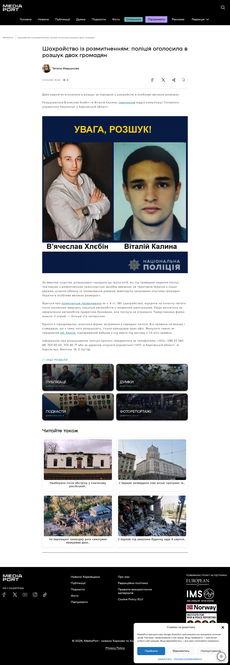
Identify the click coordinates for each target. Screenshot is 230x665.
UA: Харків (67, 332)
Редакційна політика (133, 583)
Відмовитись (181, 651)
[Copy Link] (184, 80)
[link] (5, 594)
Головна (26, 19)
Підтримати (156, 19)
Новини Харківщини (85, 576)
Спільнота (133, 19)
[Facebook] (153, 80)
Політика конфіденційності (188, 659)
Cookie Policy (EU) (130, 599)
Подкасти (99, 19)
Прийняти (151, 651)
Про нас (124, 576)
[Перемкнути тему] (221, 656)
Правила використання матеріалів (135, 591)
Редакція (198, 19)
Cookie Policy (165, 659)
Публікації (62, 19)
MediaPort (8, 38)
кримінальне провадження (82, 303)
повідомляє (127, 102)
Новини (43, 19)
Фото (116, 19)
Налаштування (211, 651)
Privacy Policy (115, 648)
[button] (223, 627)
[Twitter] (163, 80)
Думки (81, 19)
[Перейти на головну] (12, 8)
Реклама (178, 19)
